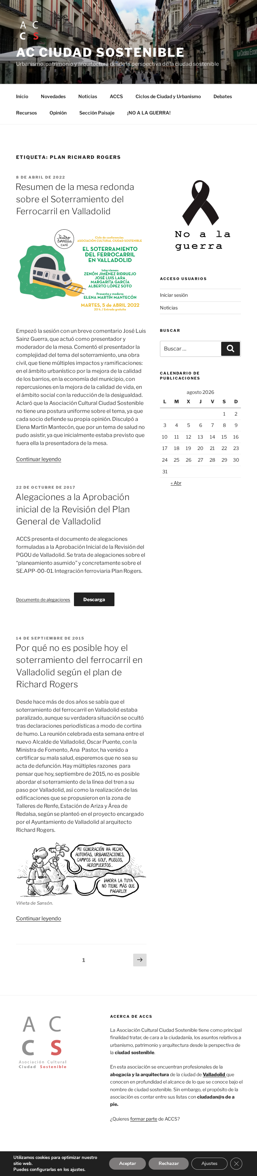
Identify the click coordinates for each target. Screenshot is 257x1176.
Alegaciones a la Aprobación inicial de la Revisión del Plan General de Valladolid (72, 509)
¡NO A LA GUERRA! (149, 112)
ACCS (116, 96)
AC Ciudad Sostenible (100, 52)
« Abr (176, 483)
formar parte (143, 1119)
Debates (222, 96)
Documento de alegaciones (43, 599)
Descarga (94, 599)
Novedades (53, 96)
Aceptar (127, 1163)
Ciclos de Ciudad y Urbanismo (168, 96)
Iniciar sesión (174, 295)
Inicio (22, 96)
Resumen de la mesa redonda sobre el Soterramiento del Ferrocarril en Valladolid (74, 199)
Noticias (87, 96)
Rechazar (169, 1163)
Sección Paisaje (96, 112)
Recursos (26, 112)
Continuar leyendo (38, 459)
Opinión (58, 112)
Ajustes (209, 1163)
